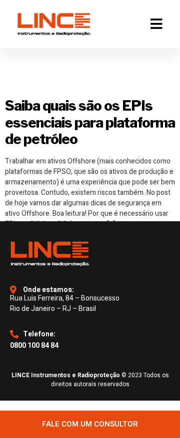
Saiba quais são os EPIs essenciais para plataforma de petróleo (90, 122)
